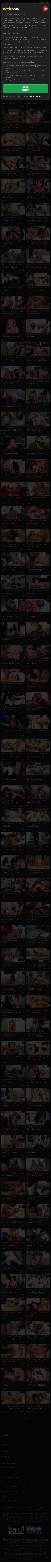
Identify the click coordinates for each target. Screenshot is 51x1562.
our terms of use (35, 96)
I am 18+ (25, 88)
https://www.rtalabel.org (11, 58)
